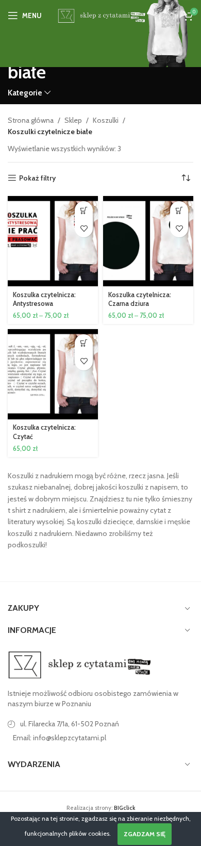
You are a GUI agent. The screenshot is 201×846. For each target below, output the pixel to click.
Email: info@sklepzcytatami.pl (59, 737)
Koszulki (106, 120)
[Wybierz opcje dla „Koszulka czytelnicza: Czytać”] (84, 343)
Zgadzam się (144, 834)
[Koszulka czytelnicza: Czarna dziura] (148, 241)
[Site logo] (100, 14)
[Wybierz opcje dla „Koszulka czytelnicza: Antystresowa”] (84, 210)
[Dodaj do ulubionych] (84, 228)
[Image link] (80, 664)
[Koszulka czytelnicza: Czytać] (53, 374)
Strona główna (31, 120)
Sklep (73, 120)
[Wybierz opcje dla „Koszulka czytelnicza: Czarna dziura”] (179, 210)
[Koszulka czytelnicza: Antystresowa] (53, 241)
